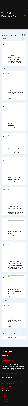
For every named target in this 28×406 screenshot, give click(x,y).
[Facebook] (11, 364)
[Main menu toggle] (25, 15)
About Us (6, 394)
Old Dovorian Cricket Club (8, 380)
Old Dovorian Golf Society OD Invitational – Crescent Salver (15, 93)
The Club (6, 398)
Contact (5, 401)
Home (5, 393)
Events (5, 396)
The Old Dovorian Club (9, 15)
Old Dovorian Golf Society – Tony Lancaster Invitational (15, 264)
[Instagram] (15, 364)
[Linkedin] (17, 364)
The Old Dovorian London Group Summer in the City (14, 290)
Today (14, 333)
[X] (13, 364)
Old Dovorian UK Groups (8, 386)
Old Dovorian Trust (6, 388)
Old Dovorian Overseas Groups (9, 385)
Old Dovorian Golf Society (8, 383)
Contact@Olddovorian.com (8, 352)
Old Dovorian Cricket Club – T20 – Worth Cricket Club (15, 58)
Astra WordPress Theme (13, 375)
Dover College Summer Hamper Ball (14, 124)
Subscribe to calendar (13, 338)
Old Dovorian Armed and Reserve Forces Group (13, 381)
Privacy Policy (7, 399)
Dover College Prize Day (14, 149)
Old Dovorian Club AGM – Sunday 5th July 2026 (14, 178)
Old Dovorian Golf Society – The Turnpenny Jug (15, 321)
